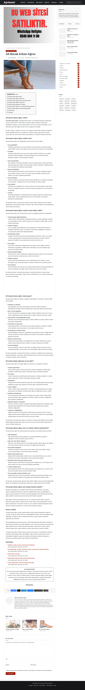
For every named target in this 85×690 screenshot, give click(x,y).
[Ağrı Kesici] (9, 2)
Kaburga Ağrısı (74, 103)
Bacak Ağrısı (30, 584)
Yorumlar (77, 23)
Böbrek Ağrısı (73, 101)
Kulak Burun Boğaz (64, 78)
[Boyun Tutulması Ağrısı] (29, 624)
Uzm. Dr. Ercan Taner (12, 57)
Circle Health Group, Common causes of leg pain (21, 562)
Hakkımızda (35, 685)
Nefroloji (61, 82)
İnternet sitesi (33, 664)
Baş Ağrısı (73, 98)
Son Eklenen (61, 23)
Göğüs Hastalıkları (63, 69)
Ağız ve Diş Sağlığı (64, 76)
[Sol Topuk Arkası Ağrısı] (46, 624)
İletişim (61, 2)
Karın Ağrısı (68, 105)
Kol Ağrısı (61, 107)
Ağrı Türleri (39, 2)
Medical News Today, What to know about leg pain (21, 558)
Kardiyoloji (62, 80)
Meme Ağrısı (73, 107)
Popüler (70, 23)
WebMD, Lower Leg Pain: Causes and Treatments (21, 545)
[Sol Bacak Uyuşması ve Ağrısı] (13, 624)
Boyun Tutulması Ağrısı (27, 629)
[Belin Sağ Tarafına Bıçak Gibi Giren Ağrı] (62, 42)
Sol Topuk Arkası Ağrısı (44, 629)
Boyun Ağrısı (67, 101)
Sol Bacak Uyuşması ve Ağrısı (12, 629)
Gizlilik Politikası (42, 685)
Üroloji (61, 74)
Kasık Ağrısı (74, 105)
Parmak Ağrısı (67, 110)
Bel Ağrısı (61, 101)
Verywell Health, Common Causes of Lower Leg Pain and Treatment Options (28, 549)
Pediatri (61, 86)
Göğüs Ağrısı (67, 103)
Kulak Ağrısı (67, 107)
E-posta (7, 664)
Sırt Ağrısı (74, 110)
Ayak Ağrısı (62, 98)
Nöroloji (61, 72)
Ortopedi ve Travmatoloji (16, 48)
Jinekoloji (61, 67)
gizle (17, 94)
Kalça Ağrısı (62, 105)
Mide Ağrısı (62, 110)
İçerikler (46, 2)
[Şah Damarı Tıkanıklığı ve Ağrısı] (62, 36)
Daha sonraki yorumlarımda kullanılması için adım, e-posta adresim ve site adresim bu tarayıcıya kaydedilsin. (29, 670)
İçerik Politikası (49, 685)
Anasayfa (22, 2)
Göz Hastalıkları (63, 84)
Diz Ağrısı (61, 103)
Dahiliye (61, 65)
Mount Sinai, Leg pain (14, 553)
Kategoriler (30, 2)
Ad (6, 659)
